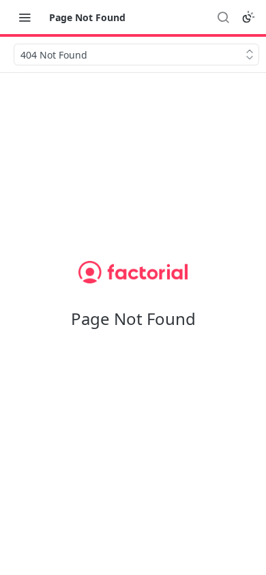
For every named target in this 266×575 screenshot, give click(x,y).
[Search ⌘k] (223, 17)
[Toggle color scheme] (248, 17)
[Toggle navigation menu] (24, 17)
